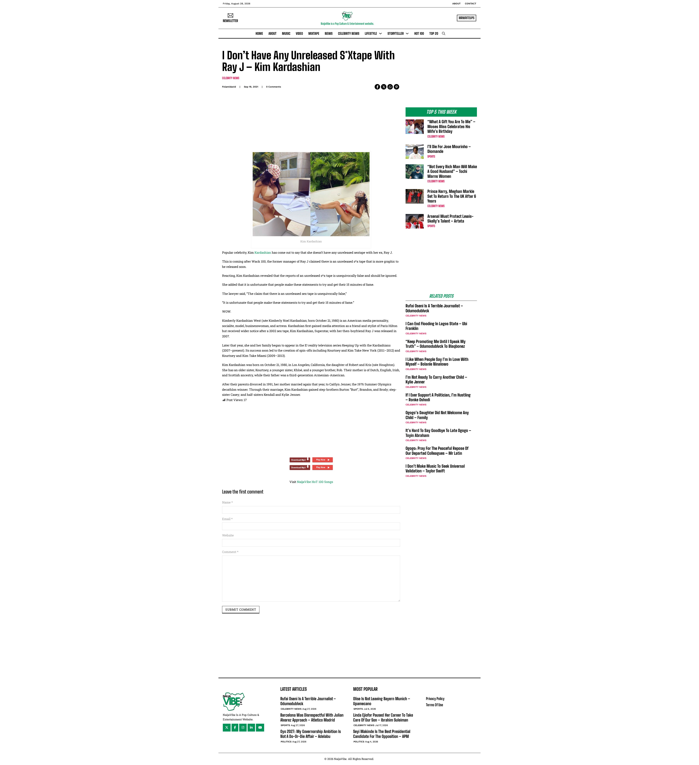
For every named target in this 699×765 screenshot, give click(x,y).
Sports (431, 156)
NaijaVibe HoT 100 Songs (315, 482)
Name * (227, 502)
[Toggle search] (443, 33)
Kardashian (262, 252)
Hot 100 (419, 33)
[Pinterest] (396, 87)
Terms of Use (434, 705)
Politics (286, 741)
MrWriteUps (466, 18)
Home (259, 33)
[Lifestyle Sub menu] (380, 33)
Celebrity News (348, 33)
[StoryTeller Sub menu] (407, 33)
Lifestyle (371, 33)
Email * (227, 519)
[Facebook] (377, 87)
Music (286, 33)
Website (228, 535)
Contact (470, 3)
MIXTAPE (313, 33)
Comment (230, 552)
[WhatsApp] (390, 87)
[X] (383, 87)
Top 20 (433, 33)
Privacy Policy (435, 698)
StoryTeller (396, 33)
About (456, 3)
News (329, 33)
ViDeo (299, 33)
